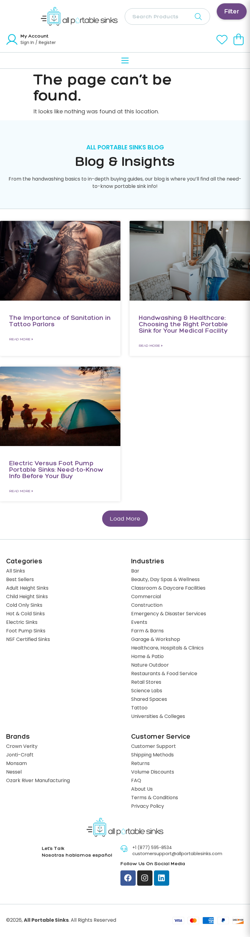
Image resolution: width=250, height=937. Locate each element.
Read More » (21, 339)
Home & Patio (147, 657)
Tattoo (139, 708)
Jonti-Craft (20, 755)
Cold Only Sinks (24, 605)
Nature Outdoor (150, 665)
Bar (135, 571)
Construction (146, 605)
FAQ (136, 781)
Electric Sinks (22, 623)
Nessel (14, 772)
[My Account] (11, 39)
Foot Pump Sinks (25, 631)
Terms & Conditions (154, 798)
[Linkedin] (161, 878)
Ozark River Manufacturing (38, 781)
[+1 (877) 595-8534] (123, 848)
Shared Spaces (149, 700)
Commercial (146, 597)
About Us (142, 789)
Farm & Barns (147, 631)
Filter (231, 11)
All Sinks (15, 571)
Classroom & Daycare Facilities (168, 588)
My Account (34, 36)
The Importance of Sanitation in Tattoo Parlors (60, 321)
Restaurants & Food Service (164, 674)
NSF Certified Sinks (28, 640)
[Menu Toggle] (125, 60)
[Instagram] (144, 878)
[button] (125, 519)
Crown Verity (22, 747)
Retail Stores (146, 682)
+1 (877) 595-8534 (152, 847)
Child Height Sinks (27, 597)
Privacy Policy (147, 807)
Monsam (16, 764)
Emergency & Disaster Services (168, 614)
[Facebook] (128, 878)
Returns (140, 764)
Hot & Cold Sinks (25, 614)
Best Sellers (20, 580)
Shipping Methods (152, 755)
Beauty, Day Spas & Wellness (165, 580)
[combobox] (167, 16)
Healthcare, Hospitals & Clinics (167, 648)
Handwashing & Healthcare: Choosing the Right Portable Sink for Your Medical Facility (183, 324)
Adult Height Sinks (27, 588)
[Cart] (239, 39)
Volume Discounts (152, 772)
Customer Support (153, 747)
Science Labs (146, 691)
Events (139, 623)
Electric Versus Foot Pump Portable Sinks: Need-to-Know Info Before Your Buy (56, 469)
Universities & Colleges (158, 717)
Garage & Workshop (155, 640)
